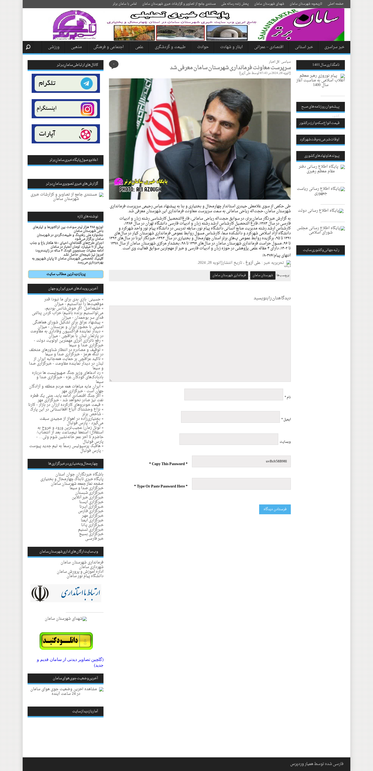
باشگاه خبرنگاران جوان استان (79, 474)
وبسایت (285, 442)
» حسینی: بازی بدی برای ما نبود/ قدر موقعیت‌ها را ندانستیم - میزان (73, 302)
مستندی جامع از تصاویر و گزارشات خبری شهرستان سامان (179, 4)
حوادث (203, 47)
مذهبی (76, 47)
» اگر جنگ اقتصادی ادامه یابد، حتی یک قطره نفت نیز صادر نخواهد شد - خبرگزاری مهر (66, 398)
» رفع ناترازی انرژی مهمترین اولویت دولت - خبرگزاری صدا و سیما (68, 343)
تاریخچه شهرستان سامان (306, 4)
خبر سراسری (334, 47)
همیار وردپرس (301, 764)
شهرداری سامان (91, 567)
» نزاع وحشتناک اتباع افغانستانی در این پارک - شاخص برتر (66, 412)
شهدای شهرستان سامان (269, 4)
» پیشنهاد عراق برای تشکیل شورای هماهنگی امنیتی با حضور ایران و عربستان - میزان (67, 325)
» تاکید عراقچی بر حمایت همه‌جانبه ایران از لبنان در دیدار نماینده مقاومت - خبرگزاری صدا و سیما (66, 363)
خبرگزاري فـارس (90, 511)
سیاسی (286, 62)
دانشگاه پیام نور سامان (85, 576)
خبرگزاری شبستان (89, 493)
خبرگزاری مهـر (92, 515)
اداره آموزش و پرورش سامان (80, 571)
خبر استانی (304, 47)
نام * (288, 397)
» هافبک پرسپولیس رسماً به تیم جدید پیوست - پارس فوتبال (66, 448)
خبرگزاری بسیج (91, 534)
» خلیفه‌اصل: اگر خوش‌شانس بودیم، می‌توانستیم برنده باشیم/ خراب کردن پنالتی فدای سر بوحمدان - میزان (67, 313)
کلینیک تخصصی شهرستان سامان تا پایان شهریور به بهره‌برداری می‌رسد (67, 260)
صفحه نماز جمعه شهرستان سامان (77, 484)
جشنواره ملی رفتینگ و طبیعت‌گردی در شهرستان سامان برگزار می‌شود (70, 237)
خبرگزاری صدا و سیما (86, 488)
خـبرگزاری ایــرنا (91, 506)
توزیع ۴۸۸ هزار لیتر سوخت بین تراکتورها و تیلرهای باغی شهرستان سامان (68, 229)
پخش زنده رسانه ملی (235, 4)
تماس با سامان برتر (125, 4)
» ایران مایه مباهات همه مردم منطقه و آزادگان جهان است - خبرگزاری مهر (66, 389)
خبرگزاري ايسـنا (91, 502)
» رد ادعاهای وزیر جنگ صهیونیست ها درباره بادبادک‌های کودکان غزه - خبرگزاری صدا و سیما (67, 377)
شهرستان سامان (263, 275)
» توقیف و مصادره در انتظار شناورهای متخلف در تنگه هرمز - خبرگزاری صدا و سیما (66, 352)
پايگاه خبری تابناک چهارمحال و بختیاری (71, 479)
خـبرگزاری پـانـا (92, 525)
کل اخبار (274, 62)
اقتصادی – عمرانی (268, 47)
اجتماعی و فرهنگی (108, 47)
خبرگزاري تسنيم (90, 529)
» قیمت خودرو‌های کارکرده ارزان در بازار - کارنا (65, 405)
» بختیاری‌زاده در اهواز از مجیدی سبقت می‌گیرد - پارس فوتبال (71, 421)
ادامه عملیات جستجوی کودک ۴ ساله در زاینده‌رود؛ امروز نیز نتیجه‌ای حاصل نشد (69, 253)
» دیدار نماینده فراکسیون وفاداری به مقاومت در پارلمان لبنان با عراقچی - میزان (66, 334)
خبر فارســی (94, 538)
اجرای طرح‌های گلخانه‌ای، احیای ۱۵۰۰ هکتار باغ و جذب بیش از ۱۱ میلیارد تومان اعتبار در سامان (66, 245)
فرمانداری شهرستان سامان (229, 275)
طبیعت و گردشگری (170, 47)
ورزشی (54, 47)
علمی (139, 47)
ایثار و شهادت (231, 47)
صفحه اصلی (336, 4)
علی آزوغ (245, 73)
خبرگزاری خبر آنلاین (87, 497)
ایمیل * (286, 419)
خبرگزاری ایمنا (92, 520)
